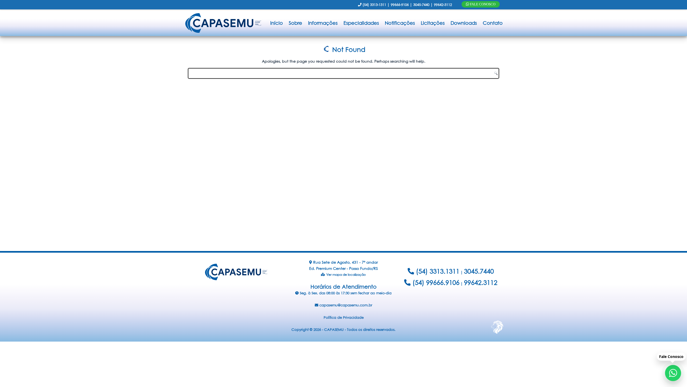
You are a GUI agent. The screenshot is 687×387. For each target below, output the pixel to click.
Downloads (464, 23)
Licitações (433, 23)
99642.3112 (480, 282)
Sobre (295, 23)
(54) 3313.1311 (436, 271)
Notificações (400, 23)
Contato (493, 23)
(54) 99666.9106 (435, 282)
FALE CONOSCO (482, 4)
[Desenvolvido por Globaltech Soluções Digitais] (497, 333)
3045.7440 (479, 271)
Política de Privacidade (344, 317)
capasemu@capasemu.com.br (345, 305)
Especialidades (361, 23)
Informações (323, 23)
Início (276, 23)
